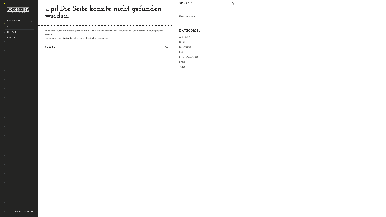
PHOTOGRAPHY (188, 56)
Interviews (185, 47)
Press (182, 61)
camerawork (14, 20)
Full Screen (13, 201)
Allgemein (184, 37)
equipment (12, 32)
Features (22, 202)
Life (181, 51)
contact (11, 38)
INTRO (30, 202)
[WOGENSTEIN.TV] (20, 11)
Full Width (9, 201)
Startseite (67, 38)
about (10, 26)
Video (182, 66)
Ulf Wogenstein (17, 201)
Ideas (182, 42)
